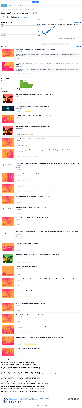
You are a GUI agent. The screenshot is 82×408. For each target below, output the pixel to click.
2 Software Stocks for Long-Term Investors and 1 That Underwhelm (34, 115)
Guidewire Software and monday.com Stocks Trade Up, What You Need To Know (37, 185)
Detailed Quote (77, 22)
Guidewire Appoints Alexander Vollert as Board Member (31, 207)
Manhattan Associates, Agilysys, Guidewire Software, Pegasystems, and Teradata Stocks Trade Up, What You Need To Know (48, 63)
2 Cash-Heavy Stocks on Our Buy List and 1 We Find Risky (31, 138)
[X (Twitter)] (69, 400)
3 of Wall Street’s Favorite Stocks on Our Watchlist (29, 348)
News (15, 9)
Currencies (21, 9)
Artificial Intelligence (28, 73)
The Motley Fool (19, 102)
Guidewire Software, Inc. (21, 236)
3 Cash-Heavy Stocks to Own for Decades (27, 243)
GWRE (35, 13)
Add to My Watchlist (25, 17)
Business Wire (19, 169)
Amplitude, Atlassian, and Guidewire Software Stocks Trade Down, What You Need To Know (40, 337)
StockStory (18, 58)
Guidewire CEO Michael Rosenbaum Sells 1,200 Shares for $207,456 (35, 94)
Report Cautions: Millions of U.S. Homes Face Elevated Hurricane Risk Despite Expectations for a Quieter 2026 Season (48, 163)
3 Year (64, 44)
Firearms (26, 145)
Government (37, 156)
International (27, 9)
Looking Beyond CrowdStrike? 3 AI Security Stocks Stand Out (33, 106)
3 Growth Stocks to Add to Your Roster (26, 266)
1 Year (60, 44)
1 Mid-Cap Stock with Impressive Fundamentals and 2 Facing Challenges (35, 49)
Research (61, 19)
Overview (10, 9)
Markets (3, 5)
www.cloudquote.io (45, 398)
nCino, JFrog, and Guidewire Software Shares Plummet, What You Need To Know (37, 326)
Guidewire (19, 167)
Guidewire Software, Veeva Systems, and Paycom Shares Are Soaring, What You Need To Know (41, 290)
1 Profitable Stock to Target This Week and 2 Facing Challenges (33, 196)
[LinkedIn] (75, 400)
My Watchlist (67, 2)
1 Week (47, 44)
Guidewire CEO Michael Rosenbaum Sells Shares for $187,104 (33, 126)
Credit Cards (27, 180)
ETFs (16, 5)
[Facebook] (72, 400)
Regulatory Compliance (29, 102)
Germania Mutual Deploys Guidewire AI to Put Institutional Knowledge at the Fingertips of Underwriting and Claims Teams (47, 232)
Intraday (43, 44)
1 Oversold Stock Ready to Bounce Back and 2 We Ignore (31, 303)
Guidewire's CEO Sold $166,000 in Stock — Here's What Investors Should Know (38, 254)
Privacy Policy (42, 401)
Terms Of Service (49, 401)
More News (78, 46)
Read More (78, 91)
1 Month (51, 44)
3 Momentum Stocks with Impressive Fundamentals (30, 174)
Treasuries (34, 9)
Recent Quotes (56, 2)
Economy (33, 156)
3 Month (56, 44)
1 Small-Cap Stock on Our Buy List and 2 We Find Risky (30, 314)
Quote (16, 19)
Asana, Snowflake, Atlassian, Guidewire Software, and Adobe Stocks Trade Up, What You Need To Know (44, 150)
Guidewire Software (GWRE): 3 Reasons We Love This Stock (32, 217)
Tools (21, 5)
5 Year (67, 44)
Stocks (10, 5)
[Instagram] (78, 400)
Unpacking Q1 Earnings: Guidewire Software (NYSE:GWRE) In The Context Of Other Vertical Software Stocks (45, 279)
